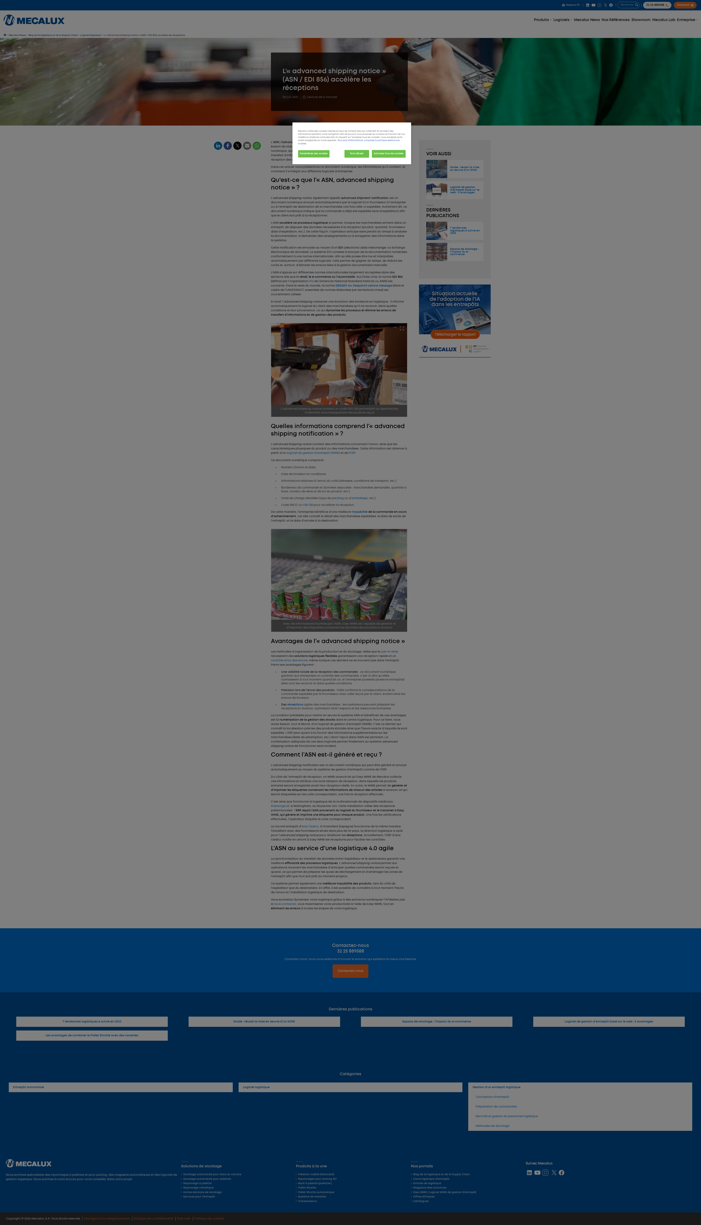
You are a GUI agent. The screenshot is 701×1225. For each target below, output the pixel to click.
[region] (351, 143)
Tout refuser (356, 154)
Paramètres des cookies (314, 154)
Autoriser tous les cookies (389, 154)
